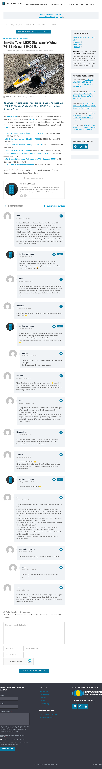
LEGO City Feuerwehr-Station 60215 (19, 165)
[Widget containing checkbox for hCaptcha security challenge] (18, 661)
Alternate (50, 14)
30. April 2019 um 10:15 (29, 356)
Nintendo (89, 4)
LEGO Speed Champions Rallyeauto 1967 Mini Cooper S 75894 (30, 159)
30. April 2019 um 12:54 (23, 434)
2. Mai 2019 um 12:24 (26, 281)
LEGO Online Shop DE (47, 17)
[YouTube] (85, 146)
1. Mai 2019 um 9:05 (25, 552)
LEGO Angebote (11, 38)
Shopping (24, 38)
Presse (42, 701)
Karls (79, 4)
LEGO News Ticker (58, 4)
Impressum (44, 692)
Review (31, 119)
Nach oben (98, 764)
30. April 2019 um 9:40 (26, 328)
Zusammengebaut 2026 (36, 4)
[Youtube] (25, 195)
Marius (25, 353)
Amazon (43, 14)
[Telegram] (75, 146)
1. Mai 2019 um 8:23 (22, 500)
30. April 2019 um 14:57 (23, 457)
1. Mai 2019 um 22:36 (23, 590)
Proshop (58, 14)
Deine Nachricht (6, 711)
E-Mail (2, 703)
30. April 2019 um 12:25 (23, 378)
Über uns (43, 698)
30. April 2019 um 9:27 (23, 218)
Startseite (6, 25)
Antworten (61, 216)
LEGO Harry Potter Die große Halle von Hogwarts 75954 (27, 153)
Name (2, 695)
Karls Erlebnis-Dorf (46, 718)
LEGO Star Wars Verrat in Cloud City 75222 (22, 139)
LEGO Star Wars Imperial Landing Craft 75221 (23, 145)
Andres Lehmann (26, 254)
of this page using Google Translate (33, 31)
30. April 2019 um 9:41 (26, 256)
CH (61, 17)
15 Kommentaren (47, 51)
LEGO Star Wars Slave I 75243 (17, 150)
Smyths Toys (12, 116)
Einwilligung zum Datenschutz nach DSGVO (12, 736)
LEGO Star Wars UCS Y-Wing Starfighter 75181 (24, 133)
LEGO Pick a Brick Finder (49, 715)
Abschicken (7, 748)
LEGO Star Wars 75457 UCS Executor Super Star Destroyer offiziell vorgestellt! (84, 106)
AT (57, 17)
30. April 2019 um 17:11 (26, 403)
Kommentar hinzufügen (55, 206)
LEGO (70, 4)
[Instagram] (80, 146)
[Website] (21, 195)
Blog (12, 25)
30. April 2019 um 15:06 (26, 482)
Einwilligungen (45, 704)
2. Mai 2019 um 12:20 (29, 570)
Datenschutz (44, 695)
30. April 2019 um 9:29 (23, 308)
